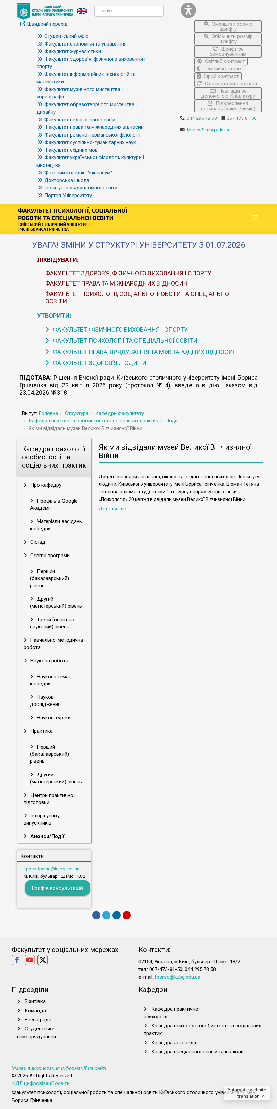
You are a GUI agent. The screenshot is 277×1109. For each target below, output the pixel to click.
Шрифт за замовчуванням (228, 51)
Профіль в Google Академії (54, 504)
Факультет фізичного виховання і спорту (119, 329)
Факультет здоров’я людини (98, 362)
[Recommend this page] (127, 915)
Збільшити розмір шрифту (231, 38)
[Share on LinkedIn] (116, 915)
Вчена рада (38, 1020)
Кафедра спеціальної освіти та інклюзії (197, 1052)
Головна (48, 413)
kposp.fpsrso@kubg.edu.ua (51, 868)
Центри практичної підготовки (49, 798)
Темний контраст (222, 69)
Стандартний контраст (231, 84)
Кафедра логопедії (173, 1043)
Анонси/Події (46, 836)
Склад (37, 542)
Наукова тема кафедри (49, 680)
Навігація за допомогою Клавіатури (228, 93)
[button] (221, 10)
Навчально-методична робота (53, 643)
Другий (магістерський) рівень (56, 602)
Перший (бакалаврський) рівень (49, 578)
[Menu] (256, 218)
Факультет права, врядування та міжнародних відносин (144, 351)
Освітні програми (49, 555)
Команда (35, 1011)
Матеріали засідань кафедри (56, 525)
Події (171, 421)
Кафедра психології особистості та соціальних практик (93, 421)
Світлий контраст (224, 61)
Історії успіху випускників (42, 819)
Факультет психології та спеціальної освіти (124, 340)
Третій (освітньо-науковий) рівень (53, 623)
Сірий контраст (220, 76)
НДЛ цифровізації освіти (41, 1083)
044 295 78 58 (202, 118)
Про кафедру (45, 485)
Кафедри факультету (119, 413)
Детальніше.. (113, 508)
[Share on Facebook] (96, 915)
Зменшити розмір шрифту (231, 26)
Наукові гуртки (53, 718)
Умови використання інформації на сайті (59, 1068)
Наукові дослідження (45, 700)
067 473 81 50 (242, 118)
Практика (41, 731)
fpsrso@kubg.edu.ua (208, 129)
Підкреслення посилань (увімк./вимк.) (228, 106)
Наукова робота (48, 661)
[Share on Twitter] (106, 915)
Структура (77, 413)
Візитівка (35, 1001)
